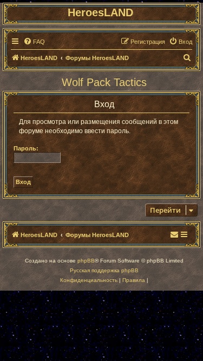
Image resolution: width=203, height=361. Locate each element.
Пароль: (26, 148)
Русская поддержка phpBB (104, 270)
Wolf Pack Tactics (104, 82)
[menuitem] (34, 41)
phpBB (86, 261)
